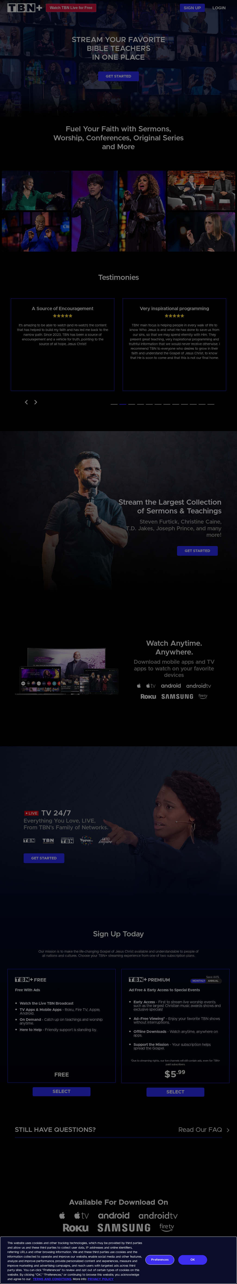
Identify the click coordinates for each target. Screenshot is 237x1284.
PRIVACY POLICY (101, 1279)
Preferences (159, 1259)
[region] (118, 1260)
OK (192, 1259)
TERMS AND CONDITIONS (52, 1279)
